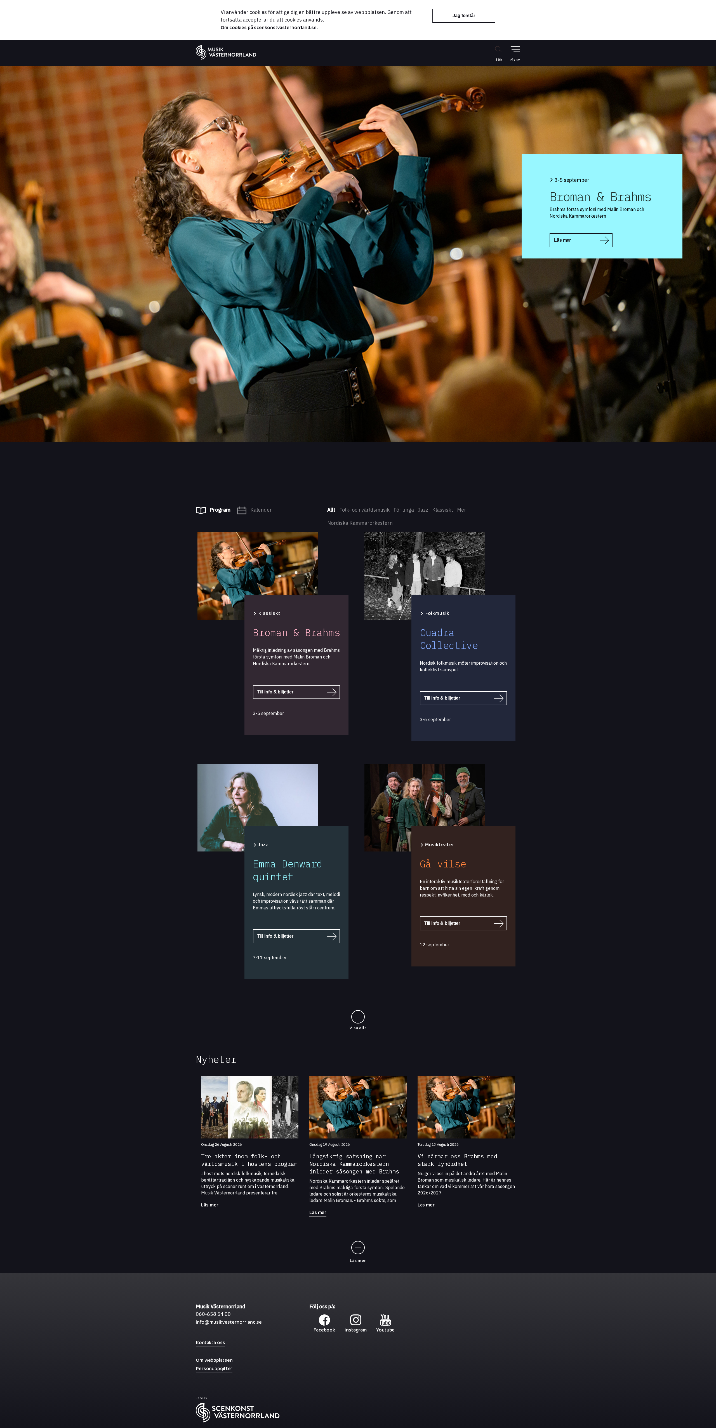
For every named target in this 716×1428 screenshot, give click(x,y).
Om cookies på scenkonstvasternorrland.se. (269, 28)
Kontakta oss (210, 1342)
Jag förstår (464, 15)
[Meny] (515, 49)
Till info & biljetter (275, 692)
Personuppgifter (214, 1368)
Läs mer (562, 240)
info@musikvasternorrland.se (229, 1323)
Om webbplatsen (214, 1360)
